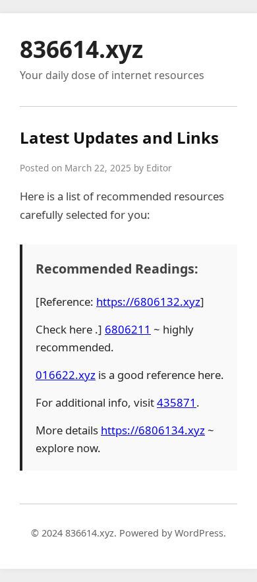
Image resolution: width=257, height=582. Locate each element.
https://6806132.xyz (148, 301)
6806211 (128, 329)
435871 (176, 402)
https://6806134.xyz (153, 430)
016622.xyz (66, 374)
